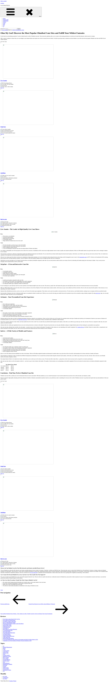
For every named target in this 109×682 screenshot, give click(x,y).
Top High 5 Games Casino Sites (9, 621)
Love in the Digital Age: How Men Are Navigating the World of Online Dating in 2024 (20, 639)
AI (3, 26)
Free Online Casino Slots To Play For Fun (11, 619)
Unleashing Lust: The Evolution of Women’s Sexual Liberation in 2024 (17, 640)
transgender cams (83, 257)
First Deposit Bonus (7, 635)
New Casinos (5, 658)
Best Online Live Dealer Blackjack (10, 629)
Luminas (2, 3)
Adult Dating (5, 20)
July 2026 (5, 676)
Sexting (4, 21)
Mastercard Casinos (7, 656)
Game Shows (5, 651)
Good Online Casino (7, 624)
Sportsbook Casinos (7, 669)
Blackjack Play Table (7, 625)
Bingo (4, 648)
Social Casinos (6, 668)
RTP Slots (5, 665)
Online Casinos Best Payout (8, 636)
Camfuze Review (80, 327)
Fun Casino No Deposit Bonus (9, 620)
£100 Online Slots (6, 627)
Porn (4, 24)
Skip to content (3, 1)
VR (3, 25)
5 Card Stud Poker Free (7, 630)
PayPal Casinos (6, 660)
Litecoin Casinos (6, 655)
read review (98, 293)
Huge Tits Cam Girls (23, 319)
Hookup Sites (5, 19)
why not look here (33, 572)
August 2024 (5, 677)
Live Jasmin (4, 80)
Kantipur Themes (12, 680)
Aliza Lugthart (5, 30)
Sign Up (2, 87)
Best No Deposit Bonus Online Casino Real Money (13, 623)
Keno (4, 654)
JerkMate (3, 173)
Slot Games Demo (6, 631)
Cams (4, 23)
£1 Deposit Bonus (6, 633)
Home (4, 18)
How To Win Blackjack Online (9, 622)
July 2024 (5, 678)
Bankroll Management (7, 647)
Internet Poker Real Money (8, 638)
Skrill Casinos (6, 667)
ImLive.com (4, 219)
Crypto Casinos (6, 650)
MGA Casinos (6, 657)
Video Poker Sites (6, 637)
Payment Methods (6, 659)
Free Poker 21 (6, 628)
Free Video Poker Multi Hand (9, 632)
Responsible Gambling (7, 664)
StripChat (3, 126)
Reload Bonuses (6, 663)
